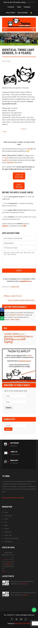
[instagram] (21, 619)
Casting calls (14, 287)
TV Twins (5, 158)
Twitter (19, 7)
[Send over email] (2, 318)
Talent (6, 519)
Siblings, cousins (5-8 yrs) (12, 296)
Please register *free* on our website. (13, 498)
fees (24, 334)
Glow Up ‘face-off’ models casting (14, 2)
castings (4, 131)
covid (21, 334)
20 (8, 564)
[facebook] (12, 619)
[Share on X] (2, 314)
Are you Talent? (10, 12)
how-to (29, 336)
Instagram (27, 7)
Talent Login (8, 535)
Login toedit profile (19, 186)
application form (12, 162)
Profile (24, 226)
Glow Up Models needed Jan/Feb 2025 (22, 300)
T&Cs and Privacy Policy (11, 538)
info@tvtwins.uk (15, 454)
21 (10, 564)
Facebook (11, 7)
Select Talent (14, 319)
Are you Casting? (23, 12)
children (15, 334)
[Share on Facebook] (2, 310)
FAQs (5, 525)
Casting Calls (8, 515)
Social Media (8, 541)
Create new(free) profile (19, 176)
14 (10, 562)
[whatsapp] (26, 619)
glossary (8, 336)
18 (4, 564)
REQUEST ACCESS (16, 315)
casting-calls (23, 128)
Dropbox (5, 226)
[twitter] (16, 619)
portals (17, 339)
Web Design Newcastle (22, 623)
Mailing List (7, 532)
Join (5, 522)
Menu (5, 30)
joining (8, 339)
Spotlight (30, 149)
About (6, 512)
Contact (6, 528)
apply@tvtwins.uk (25, 281)
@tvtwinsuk (13, 446)
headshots (5, 160)
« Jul (3, 571)
